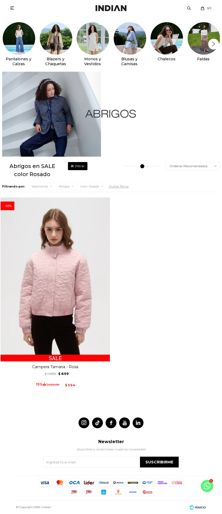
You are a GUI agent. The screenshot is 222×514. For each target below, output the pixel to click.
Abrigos (64, 186)
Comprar (55, 355)
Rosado (89, 186)
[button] (189, 8)
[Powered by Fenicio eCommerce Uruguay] (198, 507)
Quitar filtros (119, 186)
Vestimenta (40, 186)
